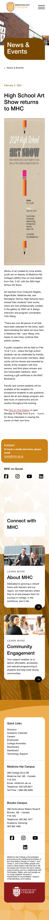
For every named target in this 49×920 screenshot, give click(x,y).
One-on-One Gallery (19, 410)
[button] (41, 7)
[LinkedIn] (41, 477)
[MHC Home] (17, 7)
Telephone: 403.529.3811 (20, 787)
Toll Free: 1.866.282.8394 (20, 790)
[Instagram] (17, 477)
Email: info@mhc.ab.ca (19, 783)
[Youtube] (29, 477)
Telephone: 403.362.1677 (20, 820)
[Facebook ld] (6, 477)
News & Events (15, 68)
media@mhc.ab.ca (13, 456)
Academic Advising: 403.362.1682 (17, 825)
